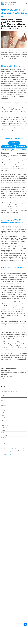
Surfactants (3, 437)
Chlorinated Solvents (6, 413)
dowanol (2, 450)
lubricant (11, 451)
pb (15, 451)
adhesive (2, 448)
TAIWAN (15, 453)
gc (15, 450)
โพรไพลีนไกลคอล (6, 454)
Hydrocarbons (4, 425)
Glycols (2, 423)
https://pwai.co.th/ (5, 370)
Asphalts (3, 408)
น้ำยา (23, 453)
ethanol (5, 450)
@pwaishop (7, 378)
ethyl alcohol (9, 450)
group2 (19, 450)
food (14, 450)
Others (2, 433)
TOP (21, 453)
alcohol (5, 448)
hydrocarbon (25, 450)
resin (6, 453)
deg (24, 448)
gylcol (22, 450)
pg (16, 451)
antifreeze (8, 448)
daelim (22, 448)
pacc (14, 451)
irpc (1, 451)
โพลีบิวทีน (11, 454)
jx (4, 451)
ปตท (24, 453)
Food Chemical (4, 418)
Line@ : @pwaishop (8, 146)
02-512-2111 (4, 374)
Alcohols (3, 400)
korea (6, 451)
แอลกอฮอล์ (2, 454)
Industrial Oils (4, 428)
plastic (23, 451)
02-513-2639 (23, 372)
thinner (18, 453)
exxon (12, 450)
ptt (5, 453)
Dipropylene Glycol (11, 58)
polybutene (2, 453)
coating (19, 448)
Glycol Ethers (4, 420)
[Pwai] (8, 3)
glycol (17, 450)
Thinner (3, 440)
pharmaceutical (19, 451)
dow (25, 448)
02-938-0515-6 (8, 372)
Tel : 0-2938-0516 (14, 143)
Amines (2, 403)
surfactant (12, 453)
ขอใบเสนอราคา (21, 146)
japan (3, 451)
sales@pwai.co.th (7, 376)
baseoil (11, 448)
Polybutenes (4, 435)
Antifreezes (3, 405)
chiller (14, 448)
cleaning (16, 448)
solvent (9, 453)
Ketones (3, 430)
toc (19, 453)
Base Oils (3, 410)
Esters (2, 415)
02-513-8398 (16, 372)
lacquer (8, 451)
